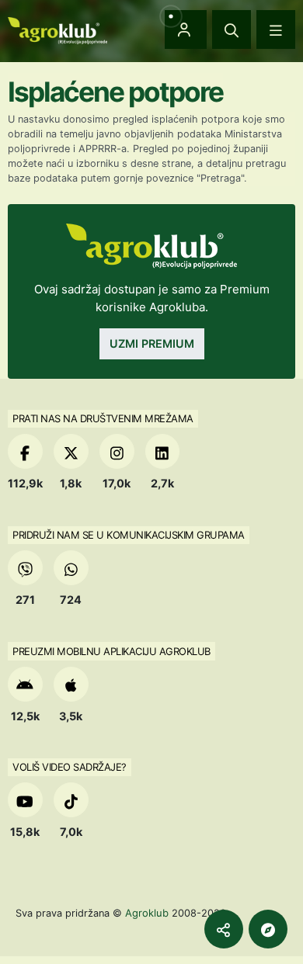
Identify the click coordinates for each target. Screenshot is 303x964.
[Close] (231, 29)
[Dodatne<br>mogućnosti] (268, 929)
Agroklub (147, 913)
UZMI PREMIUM (152, 343)
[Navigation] (275, 29)
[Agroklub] (57, 29)
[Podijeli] (223, 929)
